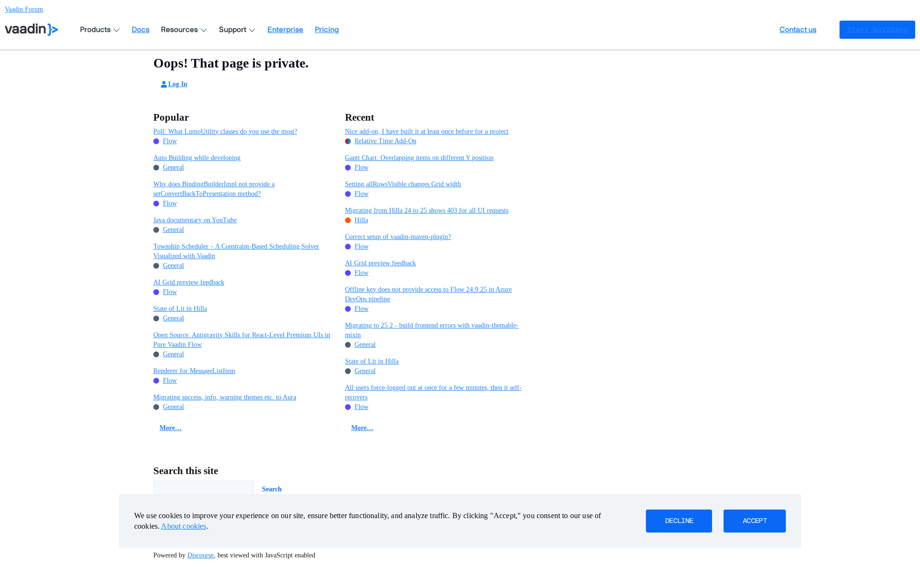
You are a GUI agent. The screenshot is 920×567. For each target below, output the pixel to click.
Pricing (327, 30)
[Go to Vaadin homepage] (31, 30)
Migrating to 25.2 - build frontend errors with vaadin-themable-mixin (431, 330)
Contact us (798, 30)
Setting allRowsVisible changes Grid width (403, 184)
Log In (177, 84)
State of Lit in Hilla (180, 308)
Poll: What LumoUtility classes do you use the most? (225, 131)
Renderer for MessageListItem (194, 370)
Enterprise (285, 30)
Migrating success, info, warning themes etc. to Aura (224, 397)
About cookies (183, 526)
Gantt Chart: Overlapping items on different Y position (419, 157)
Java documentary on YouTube (195, 220)
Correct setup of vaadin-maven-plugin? (398, 236)
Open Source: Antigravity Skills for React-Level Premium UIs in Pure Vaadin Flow (241, 339)
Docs (141, 30)
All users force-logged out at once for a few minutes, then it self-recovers (433, 392)
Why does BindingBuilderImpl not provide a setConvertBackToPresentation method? (214, 189)
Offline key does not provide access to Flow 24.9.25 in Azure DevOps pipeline (428, 294)
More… (171, 427)
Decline (679, 521)
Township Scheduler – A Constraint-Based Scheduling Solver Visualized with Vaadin (236, 251)
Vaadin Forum (24, 9)
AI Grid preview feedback (188, 282)
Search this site (185, 471)
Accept (755, 521)
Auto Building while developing (197, 157)
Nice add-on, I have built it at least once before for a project (426, 131)
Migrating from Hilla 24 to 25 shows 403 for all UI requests (426, 210)
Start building (877, 29)
